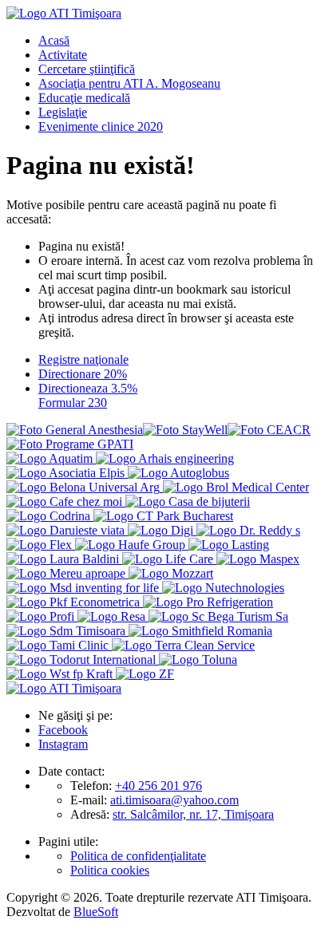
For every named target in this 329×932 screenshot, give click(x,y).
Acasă (53, 40)
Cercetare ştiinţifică (86, 69)
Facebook (63, 730)
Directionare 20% (82, 374)
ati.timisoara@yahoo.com (174, 800)
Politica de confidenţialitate (138, 856)
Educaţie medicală (84, 98)
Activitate (62, 54)
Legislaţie (62, 112)
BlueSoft (95, 911)
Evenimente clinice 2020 (100, 126)
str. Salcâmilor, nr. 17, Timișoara (193, 814)
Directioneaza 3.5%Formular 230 (87, 395)
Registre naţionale (83, 359)
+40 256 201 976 (158, 785)
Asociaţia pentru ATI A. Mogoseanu (129, 83)
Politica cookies (109, 870)
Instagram (63, 744)
